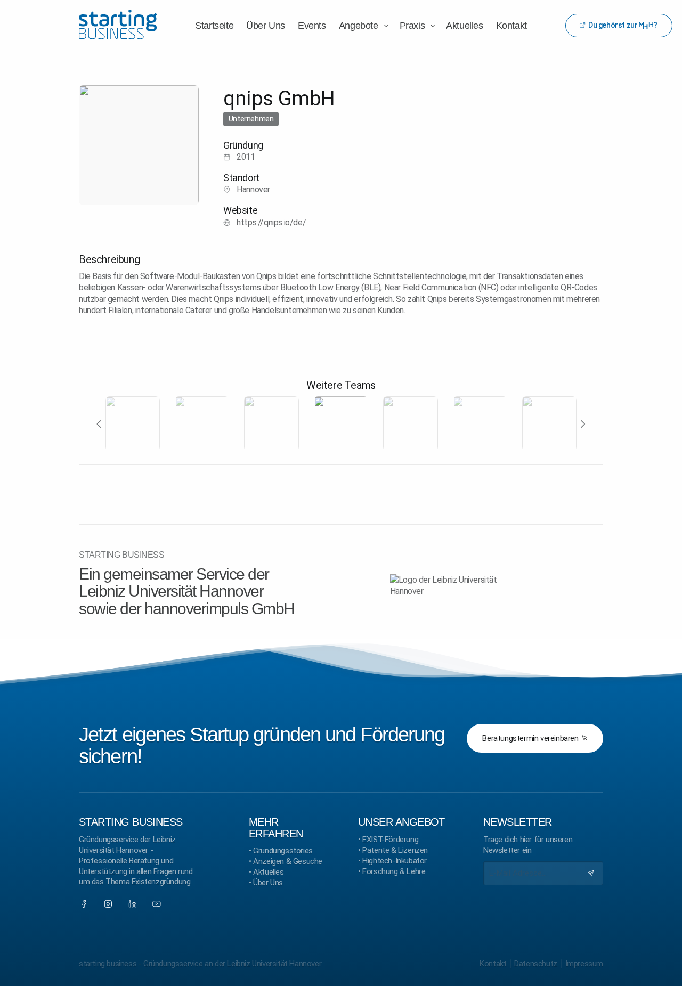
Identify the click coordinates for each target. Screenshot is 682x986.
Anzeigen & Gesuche (287, 861)
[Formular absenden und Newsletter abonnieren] (591, 873)
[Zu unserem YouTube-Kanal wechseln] (156, 904)
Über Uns (268, 882)
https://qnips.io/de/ (271, 222)
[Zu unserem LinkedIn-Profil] (132, 904)
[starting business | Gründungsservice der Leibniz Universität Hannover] (118, 25)
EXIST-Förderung (390, 839)
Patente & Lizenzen (395, 850)
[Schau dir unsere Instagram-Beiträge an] (108, 904)
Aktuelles (268, 872)
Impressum (584, 963)
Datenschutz (535, 963)
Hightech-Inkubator (394, 861)
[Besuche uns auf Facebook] (83, 904)
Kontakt (493, 963)
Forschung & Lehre (393, 871)
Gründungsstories (283, 850)
